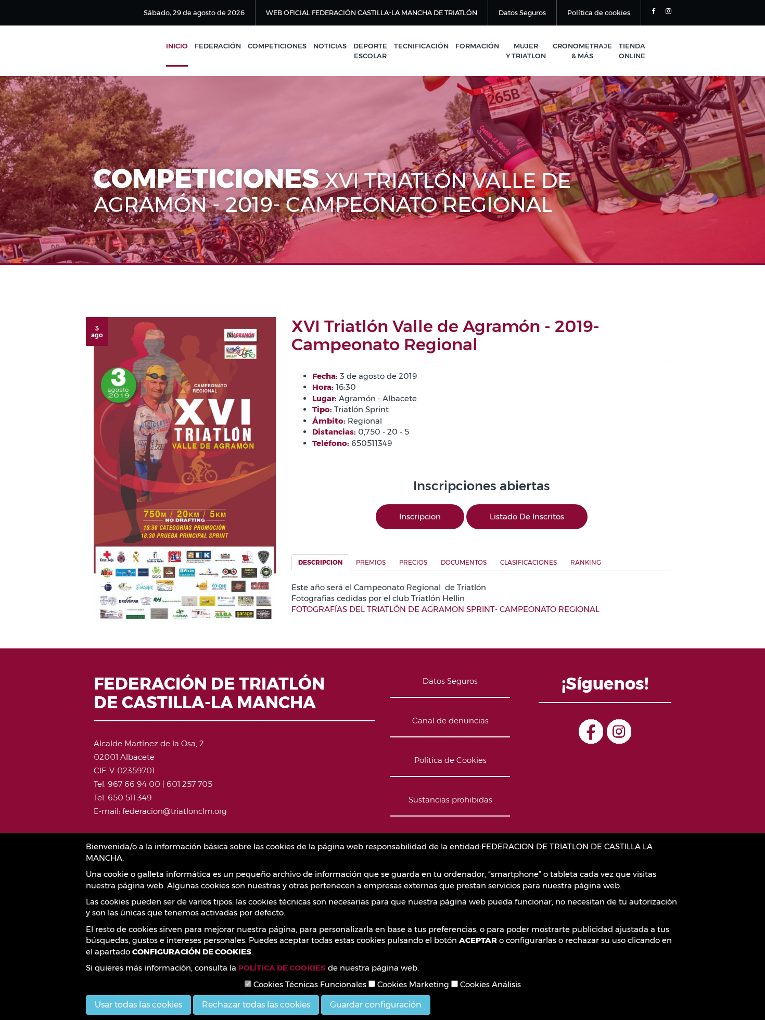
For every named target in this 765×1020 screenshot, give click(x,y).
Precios (413, 562)
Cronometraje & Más (582, 51)
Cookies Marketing (412, 984)
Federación (218, 46)
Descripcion (320, 562)
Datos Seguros (522, 12)
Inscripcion (420, 516)
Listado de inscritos (527, 516)
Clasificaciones (528, 562)
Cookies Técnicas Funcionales (308, 984)
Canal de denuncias (450, 720)
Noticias (330, 46)
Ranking (585, 562)
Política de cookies (598, 12)
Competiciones (277, 46)
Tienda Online (632, 51)
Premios (371, 562)
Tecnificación (421, 46)
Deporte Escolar (370, 51)
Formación (477, 46)
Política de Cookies (450, 760)
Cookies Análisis (489, 984)
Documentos (464, 562)
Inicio (177, 46)
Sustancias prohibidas (450, 800)
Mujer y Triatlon (526, 51)
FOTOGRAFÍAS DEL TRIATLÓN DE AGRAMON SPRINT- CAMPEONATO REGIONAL (445, 609)
